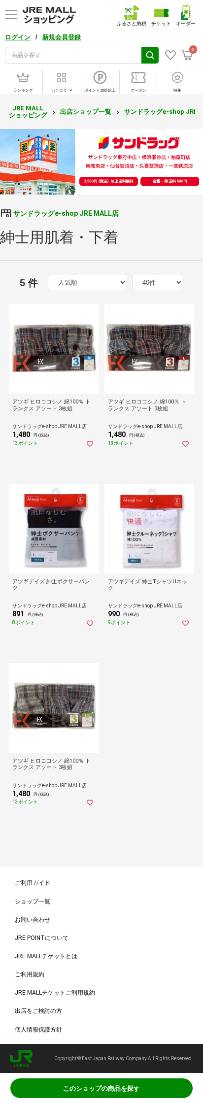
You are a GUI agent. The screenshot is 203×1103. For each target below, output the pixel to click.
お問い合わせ (32, 919)
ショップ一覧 (32, 901)
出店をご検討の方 (38, 1010)
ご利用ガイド (32, 882)
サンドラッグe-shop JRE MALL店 (66, 213)
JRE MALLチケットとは (46, 956)
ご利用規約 (29, 974)
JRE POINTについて (41, 938)
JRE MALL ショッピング (28, 111)
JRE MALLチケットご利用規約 (55, 992)
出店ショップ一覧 (85, 111)
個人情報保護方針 (38, 1029)
